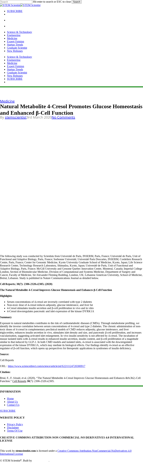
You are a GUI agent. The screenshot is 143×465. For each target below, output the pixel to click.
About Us (12, 401)
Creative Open (41, 460)
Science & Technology (19, 56)
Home (10, 398)
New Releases (15, 75)
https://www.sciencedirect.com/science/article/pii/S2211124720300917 (46, 366)
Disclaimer (13, 427)
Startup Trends (15, 69)
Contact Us (13, 404)
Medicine (12, 63)
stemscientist (16, 117)
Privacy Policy (15, 424)
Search (76, 2)
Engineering (13, 59)
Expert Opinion (15, 66)
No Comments (63, 117)
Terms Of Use (14, 430)
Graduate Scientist (17, 72)
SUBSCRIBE (14, 78)
